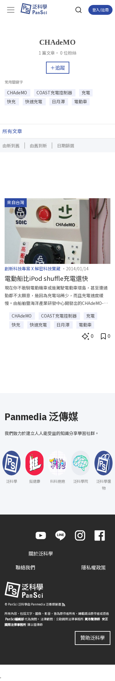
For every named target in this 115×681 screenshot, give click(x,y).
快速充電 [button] (34, 101)
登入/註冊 (100, 9)
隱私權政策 (93, 567)
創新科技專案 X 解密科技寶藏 (32, 268)
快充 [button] (12, 101)
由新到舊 (11, 145)
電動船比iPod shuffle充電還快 (46, 278)
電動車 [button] (80, 101)
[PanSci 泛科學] (36, 8)
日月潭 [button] (59, 101)
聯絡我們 (25, 567)
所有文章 (12, 131)
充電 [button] (86, 92)
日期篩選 (65, 145)
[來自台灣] (57, 230)
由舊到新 (38, 145)
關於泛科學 (41, 553)
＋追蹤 (57, 67)
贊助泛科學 (92, 637)
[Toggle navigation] (10, 10)
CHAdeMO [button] (17, 92)
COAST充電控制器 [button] (54, 92)
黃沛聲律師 (92, 619)
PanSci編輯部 (14, 619)
